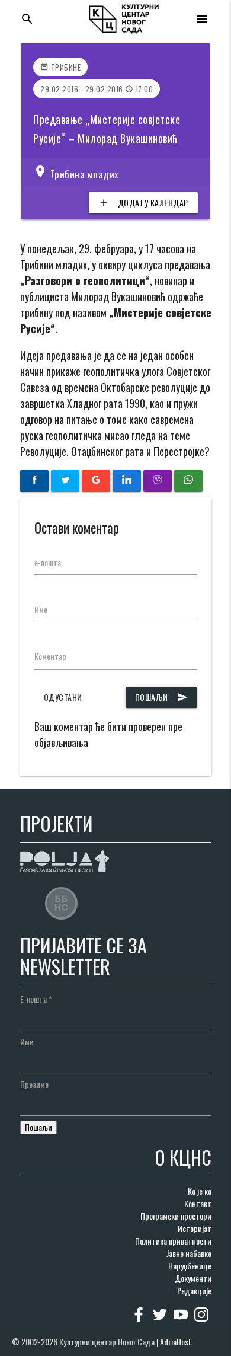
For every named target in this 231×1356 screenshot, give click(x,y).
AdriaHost (175, 1341)
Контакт (197, 1203)
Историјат (194, 1228)
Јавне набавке (188, 1253)
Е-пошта (36, 999)
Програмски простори (175, 1216)
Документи (193, 1278)
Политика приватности (173, 1240)
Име (40, 609)
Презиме (34, 1084)
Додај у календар (143, 202)
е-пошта (47, 562)
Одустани (63, 697)
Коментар (50, 656)
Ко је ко (199, 1191)
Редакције (194, 1290)
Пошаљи (161, 697)
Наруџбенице (189, 1265)
